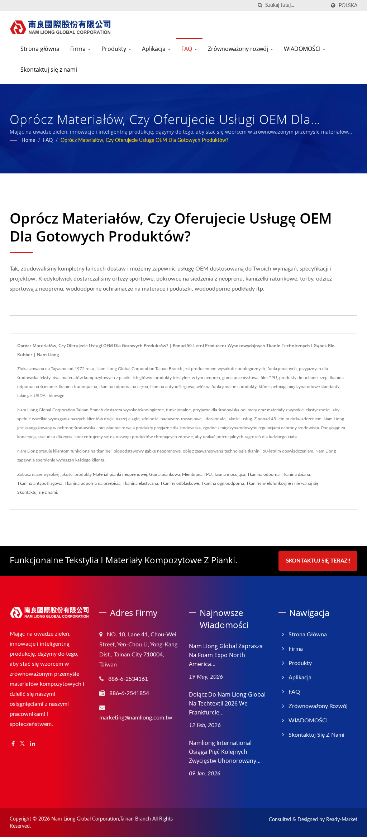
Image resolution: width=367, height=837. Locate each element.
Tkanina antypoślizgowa (39, 483)
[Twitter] (22, 744)
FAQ (187, 49)
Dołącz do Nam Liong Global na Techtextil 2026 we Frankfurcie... (227, 703)
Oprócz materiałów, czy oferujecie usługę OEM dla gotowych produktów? (144, 140)
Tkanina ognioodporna (222, 483)
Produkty (114, 49)
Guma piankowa (164, 474)
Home (28, 140)
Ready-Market (341, 819)
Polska (348, 5)
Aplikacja (154, 49)
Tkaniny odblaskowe (179, 483)
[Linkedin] (32, 744)
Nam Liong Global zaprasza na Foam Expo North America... (226, 655)
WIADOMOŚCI (303, 49)
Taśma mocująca (229, 474)
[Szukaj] (259, 5)
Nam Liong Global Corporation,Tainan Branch (101, 819)
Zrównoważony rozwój (239, 49)
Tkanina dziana (296, 474)
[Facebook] (13, 744)
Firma (78, 49)
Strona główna (39, 49)
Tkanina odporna (263, 474)
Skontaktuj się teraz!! (318, 561)
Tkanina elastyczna (140, 483)
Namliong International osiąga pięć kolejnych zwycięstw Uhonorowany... (225, 752)
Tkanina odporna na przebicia (92, 483)
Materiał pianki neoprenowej (120, 474)
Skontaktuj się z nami (48, 69)
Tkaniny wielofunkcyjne (268, 483)
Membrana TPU (197, 474)
